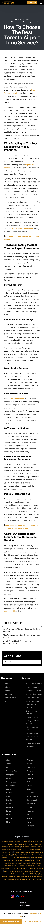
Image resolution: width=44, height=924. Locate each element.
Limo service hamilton (26, 844)
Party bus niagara (23, 841)
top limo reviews (7, 852)
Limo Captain (33, 913)
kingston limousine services (20, 857)
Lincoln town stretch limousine (25, 871)
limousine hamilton (36, 849)
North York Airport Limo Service (30, 879)
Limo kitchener (9, 871)
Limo (27, 19)
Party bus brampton (13, 847)
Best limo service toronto (29, 847)
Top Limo (18, 19)
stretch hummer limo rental (12, 863)
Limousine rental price (35, 868)
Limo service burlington (26, 866)
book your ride (10, 611)
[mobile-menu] (40, 2)
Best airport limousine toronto (24, 852)
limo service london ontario (20, 849)
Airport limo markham (19, 868)
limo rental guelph (36, 857)
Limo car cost (35, 860)
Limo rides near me (12, 844)
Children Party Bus (35, 874)
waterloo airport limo (29, 863)
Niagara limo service (23, 860)
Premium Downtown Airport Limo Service (15, 876)
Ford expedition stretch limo (22, 855)
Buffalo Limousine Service (19, 874)
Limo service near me (8, 841)
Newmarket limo (9, 860)
